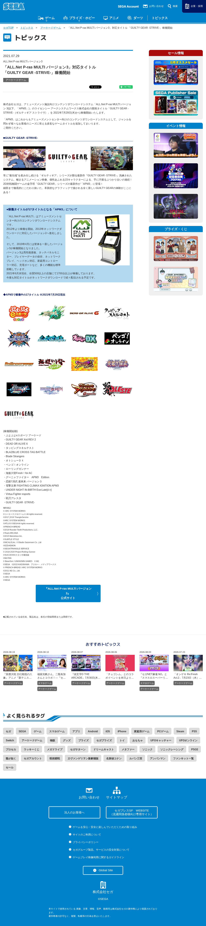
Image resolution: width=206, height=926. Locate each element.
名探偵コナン (114, 758)
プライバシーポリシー (85, 842)
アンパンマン (157, 758)
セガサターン (78, 749)
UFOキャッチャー (160, 740)
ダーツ (138, 18)
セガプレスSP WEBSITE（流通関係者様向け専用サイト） (131, 812)
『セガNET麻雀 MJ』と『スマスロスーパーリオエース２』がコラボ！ (154, 676)
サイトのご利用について (87, 834)
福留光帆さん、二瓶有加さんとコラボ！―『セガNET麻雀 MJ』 (51, 676)
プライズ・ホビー (82, 18)
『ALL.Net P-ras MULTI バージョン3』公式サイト (68, 593)
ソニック (147, 749)
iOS (108, 731)
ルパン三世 (135, 758)
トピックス (160, 18)
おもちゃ (137, 740)
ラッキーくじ (31, 749)
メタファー (128, 749)
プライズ (83, 740)
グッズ (67, 740)
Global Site (106, 870)
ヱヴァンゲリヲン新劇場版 (83, 758)
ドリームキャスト (103, 749)
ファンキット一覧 (183, 758)
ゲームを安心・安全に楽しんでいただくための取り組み (105, 827)
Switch (10, 740)
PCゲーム (163, 731)
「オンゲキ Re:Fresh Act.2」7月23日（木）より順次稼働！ (187, 676)
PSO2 (194, 749)
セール (10, 767)
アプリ (76, 731)
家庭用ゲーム (142, 731)
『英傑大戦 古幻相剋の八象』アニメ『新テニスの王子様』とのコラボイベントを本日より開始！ (17, 676)
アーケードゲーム (50, 27)
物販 (52, 740)
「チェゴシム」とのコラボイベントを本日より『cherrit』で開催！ (119, 676)
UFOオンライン (188, 740)
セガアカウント (33, 758)
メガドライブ (54, 749)
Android (93, 731)
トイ (122, 740)
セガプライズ (104, 740)
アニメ (114, 18)
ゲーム (50, 18)
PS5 (194, 731)
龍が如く (11, 758)
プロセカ (11, 749)
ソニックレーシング (171, 749)
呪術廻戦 (55, 758)
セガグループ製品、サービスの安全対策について (101, 849)
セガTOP (8, 27)
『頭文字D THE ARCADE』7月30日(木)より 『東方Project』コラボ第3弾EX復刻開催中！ (85, 676)
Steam (180, 731)
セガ (8, 731)
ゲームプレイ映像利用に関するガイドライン (98, 857)
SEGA (22, 731)
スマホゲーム (45, 683)
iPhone (122, 731)
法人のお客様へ (74, 812)
